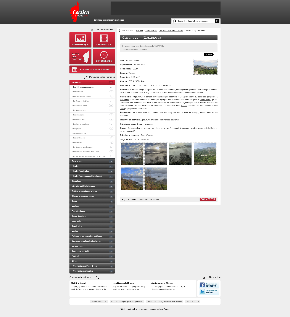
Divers (92, 261)
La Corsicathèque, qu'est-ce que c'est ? (127, 302)
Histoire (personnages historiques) (92, 176)
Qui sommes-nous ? (99, 302)
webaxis (144, 309)
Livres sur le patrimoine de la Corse (92, 151)
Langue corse (92, 246)
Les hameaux (92, 91)
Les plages (92, 128)
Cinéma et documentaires (92, 196)
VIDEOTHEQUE (103, 44)
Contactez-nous (192, 302)
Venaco (184, 105)
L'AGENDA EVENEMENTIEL (95, 69)
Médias (92, 231)
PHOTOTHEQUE (80, 44)
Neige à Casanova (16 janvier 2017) (135, 139)
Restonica (124, 100)
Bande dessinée (92, 216)
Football (92, 256)
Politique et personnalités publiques (92, 236)
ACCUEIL (139, 30)
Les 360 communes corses (92, 87)
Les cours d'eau (92, 119)
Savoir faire (92, 226)
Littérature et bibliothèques (92, 186)
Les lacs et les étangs (92, 124)
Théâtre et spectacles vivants (92, 191)
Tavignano (148, 124)
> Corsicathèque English (92, 270)
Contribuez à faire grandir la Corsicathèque (164, 302)
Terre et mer (92, 161)
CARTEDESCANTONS (77, 57)
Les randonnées (92, 137)
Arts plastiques (92, 211)
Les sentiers (92, 142)
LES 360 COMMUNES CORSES (171, 30)
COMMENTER (208, 199)
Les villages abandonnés (92, 96)
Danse (92, 201)
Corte (122, 108)
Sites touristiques (92, 133)
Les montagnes (92, 114)
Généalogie (92, 181)
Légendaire (92, 221)
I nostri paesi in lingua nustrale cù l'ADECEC (92, 156)
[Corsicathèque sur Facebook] (209, 288)
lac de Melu (205, 100)
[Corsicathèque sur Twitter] (209, 294)
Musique (92, 206)
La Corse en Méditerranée (92, 147)
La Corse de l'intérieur (92, 101)
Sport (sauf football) (92, 251)
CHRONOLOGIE (104, 61)
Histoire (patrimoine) (92, 171)
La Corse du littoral (92, 105)
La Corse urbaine (92, 110)
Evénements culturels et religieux (92, 241)
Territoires (92, 82)
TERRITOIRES (151, 30)
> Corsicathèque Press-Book (92, 265)
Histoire (92, 166)
